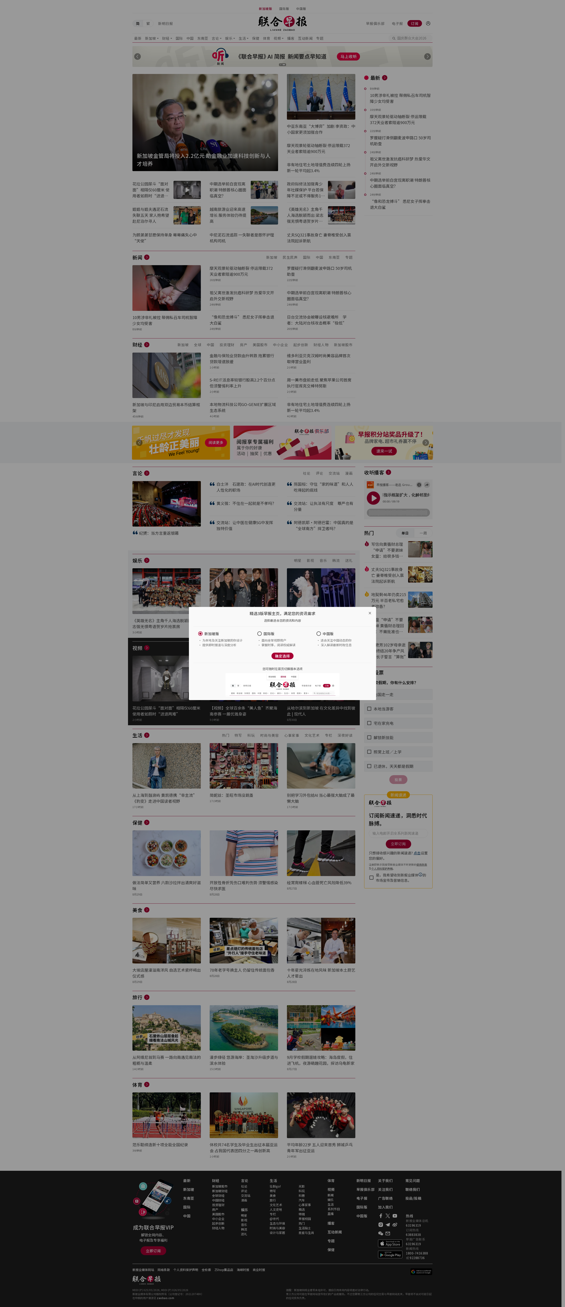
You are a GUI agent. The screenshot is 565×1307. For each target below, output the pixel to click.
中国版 (328, 633)
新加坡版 (211, 633)
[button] (223, 633)
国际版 (269, 633)
